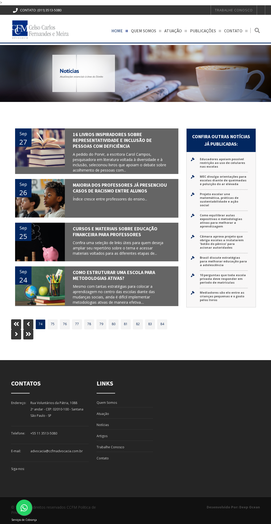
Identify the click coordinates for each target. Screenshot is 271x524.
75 (53, 324)
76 (65, 324)
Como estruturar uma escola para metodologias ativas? (114, 275)
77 (77, 324)
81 (126, 324)
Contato (233, 30)
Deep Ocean (249, 507)
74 (40, 324)
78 (89, 324)
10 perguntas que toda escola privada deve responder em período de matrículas (223, 278)
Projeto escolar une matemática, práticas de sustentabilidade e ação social (219, 199)
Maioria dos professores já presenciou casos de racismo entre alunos (120, 188)
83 (150, 324)
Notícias (103, 425)
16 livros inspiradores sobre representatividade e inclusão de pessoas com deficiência (112, 140)
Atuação (173, 30)
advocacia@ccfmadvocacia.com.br (56, 451)
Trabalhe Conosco (234, 10)
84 (162, 324)
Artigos (102, 436)
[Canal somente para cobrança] (24, 508)
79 (101, 324)
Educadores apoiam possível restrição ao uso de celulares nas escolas (222, 162)
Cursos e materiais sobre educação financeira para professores (115, 232)
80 (113, 324)
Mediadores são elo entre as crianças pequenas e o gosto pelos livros (222, 296)
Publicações (203, 30)
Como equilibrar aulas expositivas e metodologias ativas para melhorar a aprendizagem (221, 220)
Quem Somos (143, 30)
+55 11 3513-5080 (43, 433)
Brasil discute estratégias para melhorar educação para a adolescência (223, 261)
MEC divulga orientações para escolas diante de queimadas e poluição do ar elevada (223, 180)
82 (138, 324)
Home (117, 30)
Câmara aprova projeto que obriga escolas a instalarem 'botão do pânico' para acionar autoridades (221, 241)
